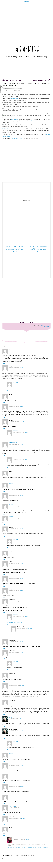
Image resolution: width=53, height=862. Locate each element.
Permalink (21, 350)
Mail (3, 859)
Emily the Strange (14, 98)
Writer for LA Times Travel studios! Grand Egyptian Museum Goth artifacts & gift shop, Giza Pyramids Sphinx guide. (38, 249)
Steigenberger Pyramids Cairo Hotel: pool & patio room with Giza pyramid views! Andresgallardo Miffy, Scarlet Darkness (15, 249)
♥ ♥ (26, 1)
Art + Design (42, 325)
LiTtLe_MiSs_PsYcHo (14, 405)
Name (3, 857)
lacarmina (15, 382)
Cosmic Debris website (36, 120)
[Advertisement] (26, 69)
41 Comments (46, 326)
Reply (3, 363)
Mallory (10, 717)
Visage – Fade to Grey (17, 138)
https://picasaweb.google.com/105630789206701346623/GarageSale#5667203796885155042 (27, 847)
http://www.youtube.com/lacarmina (9, 584)
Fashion (47, 325)
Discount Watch (12, 806)
